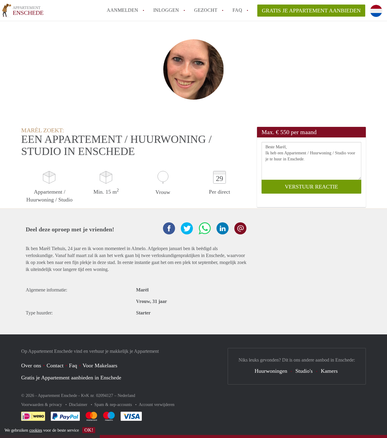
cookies (35, 430)
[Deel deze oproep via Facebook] (169, 228)
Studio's (304, 371)
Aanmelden (122, 10)
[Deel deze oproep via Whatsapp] (205, 228)
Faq (73, 365)
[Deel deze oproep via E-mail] (240, 228)
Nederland (126, 395)
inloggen (166, 10)
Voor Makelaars (100, 365)
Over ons (31, 365)
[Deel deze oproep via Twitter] (187, 228)
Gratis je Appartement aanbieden (311, 11)
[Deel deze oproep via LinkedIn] (222, 228)
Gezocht (205, 10)
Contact (55, 365)
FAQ (237, 10)
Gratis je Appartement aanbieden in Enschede (71, 378)
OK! (88, 430)
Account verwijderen (156, 404)
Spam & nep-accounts (113, 404)
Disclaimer (79, 404)
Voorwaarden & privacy (42, 404)
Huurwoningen (271, 371)
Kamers (329, 371)
